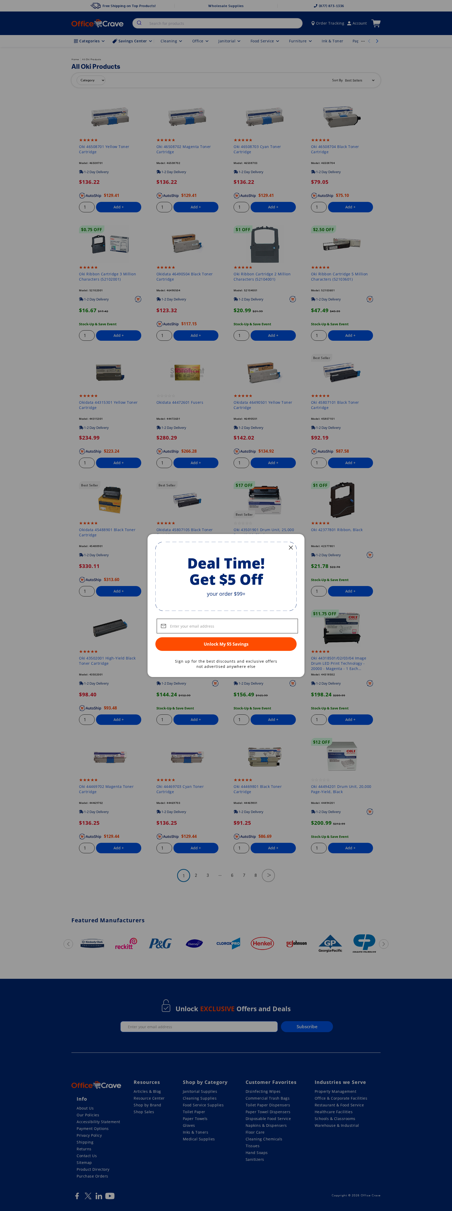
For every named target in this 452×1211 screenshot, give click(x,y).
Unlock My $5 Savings (226, 644)
